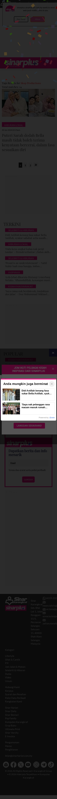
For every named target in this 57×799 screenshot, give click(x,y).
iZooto (52, 418)
